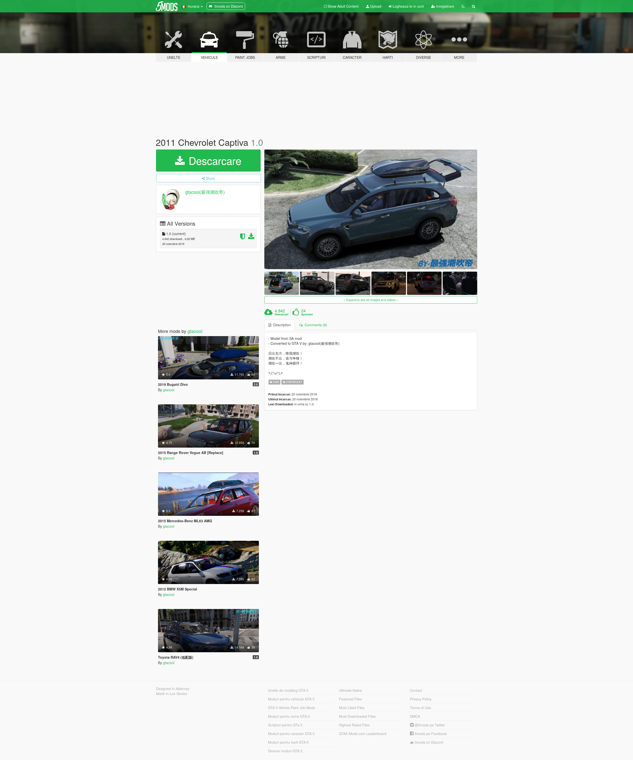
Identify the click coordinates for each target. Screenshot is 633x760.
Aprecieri (307, 314)
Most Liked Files (351, 707)
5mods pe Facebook (430, 733)
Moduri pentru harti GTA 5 (288, 742)
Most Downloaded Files (357, 716)
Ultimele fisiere (350, 690)
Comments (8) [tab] (315, 324)
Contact (416, 690)
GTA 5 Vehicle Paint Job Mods (291, 707)
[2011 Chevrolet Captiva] (370, 209)
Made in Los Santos (171, 693)
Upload (375, 6)
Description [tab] (281, 324)
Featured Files (350, 698)
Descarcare (213, 160)
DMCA (415, 716)
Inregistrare (444, 6)
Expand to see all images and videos (370, 300)
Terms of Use (420, 707)
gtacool (194, 331)
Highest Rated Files (354, 724)
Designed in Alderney (172, 688)
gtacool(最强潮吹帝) (205, 192)
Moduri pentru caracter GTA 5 (291, 733)
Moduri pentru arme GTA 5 (289, 716)
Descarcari (281, 314)
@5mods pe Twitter (429, 724)
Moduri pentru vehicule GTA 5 (291, 698)
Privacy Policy (420, 698)
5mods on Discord (428, 742)
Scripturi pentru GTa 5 (285, 724)
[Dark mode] (463, 6)
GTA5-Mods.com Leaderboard (362, 733)
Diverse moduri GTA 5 (285, 750)
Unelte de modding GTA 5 (288, 690)
